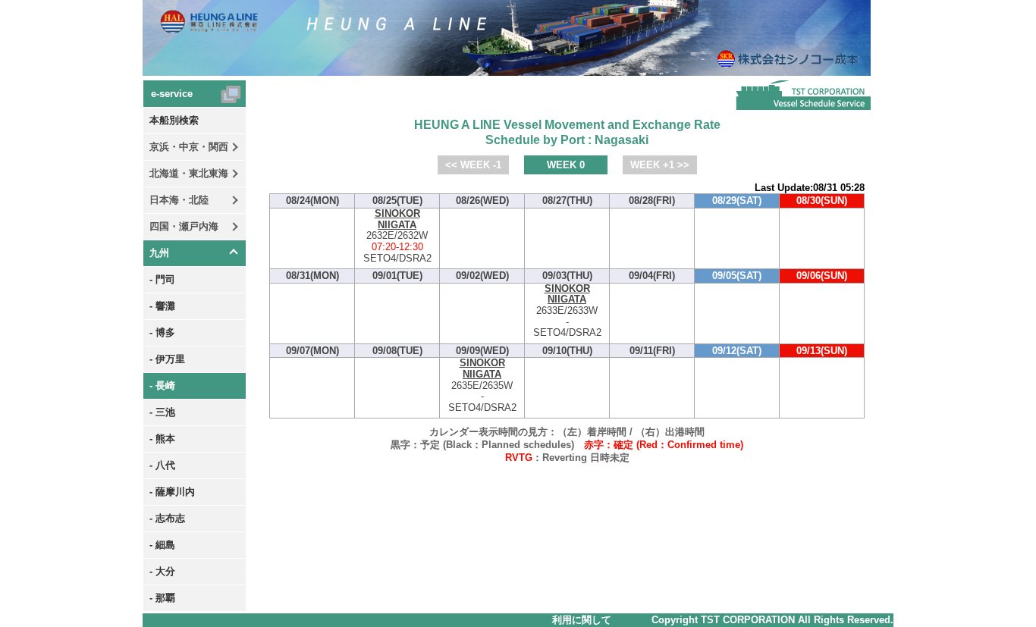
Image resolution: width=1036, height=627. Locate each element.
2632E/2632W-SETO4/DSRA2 (397, 236)
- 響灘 (162, 306)
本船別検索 (174, 120)
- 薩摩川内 (172, 491)
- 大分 (162, 571)
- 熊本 (162, 438)
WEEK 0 (566, 165)
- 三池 (162, 412)
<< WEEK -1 (473, 165)
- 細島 (162, 544)
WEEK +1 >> (659, 165)
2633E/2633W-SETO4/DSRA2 (567, 311)
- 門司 (162, 279)
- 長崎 (162, 385)
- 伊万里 (167, 359)
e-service (172, 93)
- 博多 (162, 332)
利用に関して (581, 619)
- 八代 (162, 465)
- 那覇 (162, 597)
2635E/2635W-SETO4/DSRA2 (482, 385)
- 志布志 (167, 518)
